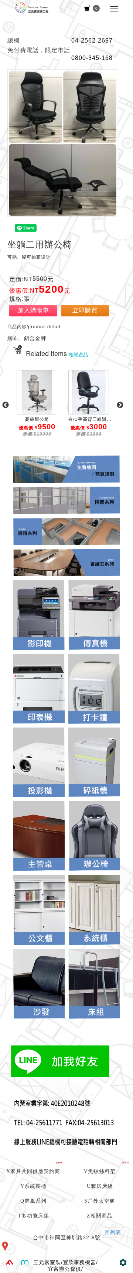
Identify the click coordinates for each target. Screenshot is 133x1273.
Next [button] (120, 405)
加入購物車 (33, 310)
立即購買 (85, 310)
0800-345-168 (92, 58)
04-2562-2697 (92, 40)
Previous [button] (5, 405)
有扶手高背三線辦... (89, 419)
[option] (37, 409)
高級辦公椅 (37, 419)
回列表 (113, 1232)
